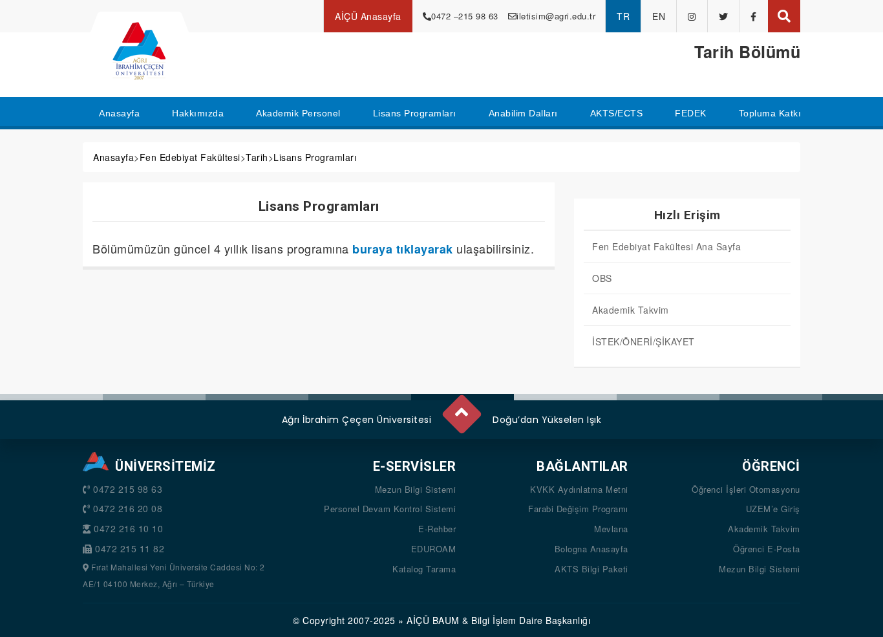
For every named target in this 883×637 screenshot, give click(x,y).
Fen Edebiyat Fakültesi (190, 157)
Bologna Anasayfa (591, 549)
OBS (602, 278)
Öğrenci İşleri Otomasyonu (746, 489)
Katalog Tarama (424, 569)
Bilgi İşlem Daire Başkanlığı (530, 620)
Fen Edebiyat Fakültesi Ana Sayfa (666, 246)
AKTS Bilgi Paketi (591, 569)
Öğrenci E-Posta (766, 549)
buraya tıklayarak (402, 249)
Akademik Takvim (630, 309)
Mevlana (611, 529)
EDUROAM (433, 549)
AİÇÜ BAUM (433, 620)
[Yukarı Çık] (460, 408)
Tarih (257, 157)
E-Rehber (437, 529)
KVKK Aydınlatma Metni (579, 489)
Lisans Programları (314, 157)
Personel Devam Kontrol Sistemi (390, 508)
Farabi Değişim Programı (578, 508)
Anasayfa (113, 157)
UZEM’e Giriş (773, 508)
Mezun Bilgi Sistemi (415, 489)
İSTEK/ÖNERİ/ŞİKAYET (643, 341)
